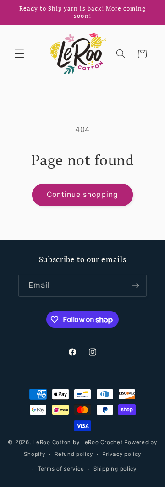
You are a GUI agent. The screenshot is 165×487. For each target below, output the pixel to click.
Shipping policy (115, 469)
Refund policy (74, 454)
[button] (19, 53)
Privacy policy (121, 454)
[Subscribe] (135, 286)
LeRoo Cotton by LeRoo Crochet (77, 442)
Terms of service (61, 469)
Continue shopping (83, 194)
